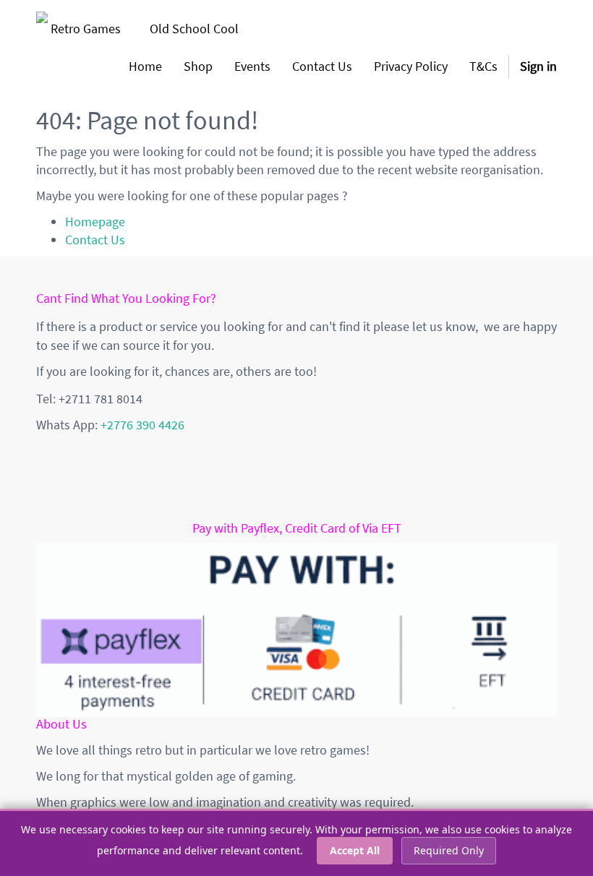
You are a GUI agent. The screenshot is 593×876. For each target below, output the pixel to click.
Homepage (95, 221)
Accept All (355, 850)
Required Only (449, 850)
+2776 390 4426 (142, 424)
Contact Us (95, 239)
